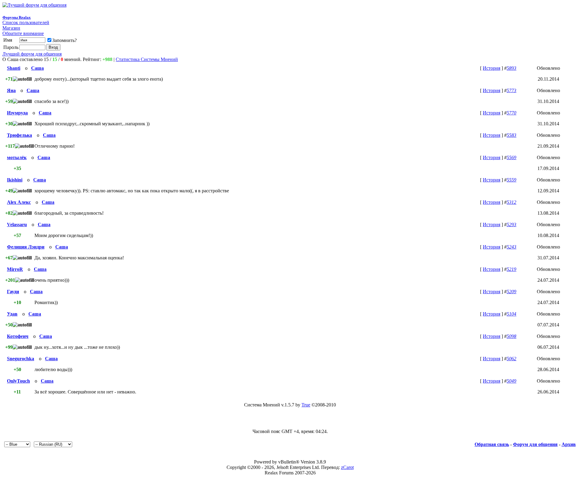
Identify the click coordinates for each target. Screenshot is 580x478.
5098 (511, 336)
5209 (511, 291)
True (305, 404)
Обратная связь (492, 444)
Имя (7, 40)
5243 (511, 246)
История (491, 68)
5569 (511, 157)
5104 (511, 313)
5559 (511, 179)
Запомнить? (64, 40)
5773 (511, 90)
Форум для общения (535, 444)
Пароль (10, 47)
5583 (511, 135)
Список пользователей (25, 22)
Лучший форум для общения (32, 53)
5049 (511, 380)
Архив (569, 444)
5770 (511, 112)
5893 (511, 68)
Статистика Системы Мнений (147, 59)
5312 (511, 202)
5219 (511, 269)
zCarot (347, 467)
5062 (511, 358)
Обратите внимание (23, 33)
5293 (511, 224)
